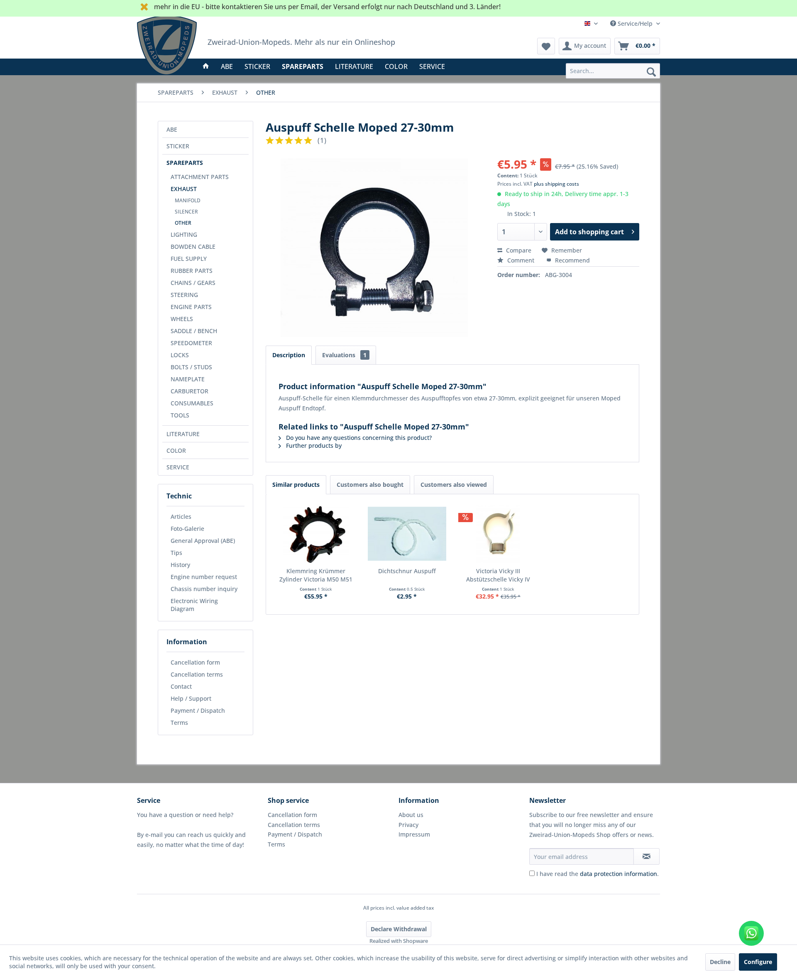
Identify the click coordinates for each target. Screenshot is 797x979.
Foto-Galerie (187, 528)
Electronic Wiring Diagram (194, 605)
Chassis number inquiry (204, 589)
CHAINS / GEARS (193, 283)
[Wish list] (546, 46)
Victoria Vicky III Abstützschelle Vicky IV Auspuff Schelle (498, 575)
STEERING (184, 295)
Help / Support (191, 698)
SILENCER (186, 211)
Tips (176, 553)
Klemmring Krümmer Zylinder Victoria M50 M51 (315, 575)
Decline (720, 962)
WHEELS (182, 319)
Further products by (313, 445)
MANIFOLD (187, 200)
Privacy (408, 825)
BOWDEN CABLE (193, 246)
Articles (181, 516)
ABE (171, 129)
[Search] (651, 71)
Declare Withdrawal (399, 929)
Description (288, 355)
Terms (179, 722)
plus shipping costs (556, 183)
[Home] (206, 66)
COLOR (176, 450)
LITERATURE (183, 434)
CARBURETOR (189, 391)
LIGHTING (184, 234)
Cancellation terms (197, 674)
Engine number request (204, 577)
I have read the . (597, 874)
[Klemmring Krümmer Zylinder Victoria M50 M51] (315, 534)
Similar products (296, 484)
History (180, 565)
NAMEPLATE (188, 379)
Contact (181, 686)
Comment (521, 260)
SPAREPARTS (184, 163)
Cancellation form (195, 662)
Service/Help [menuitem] (635, 23)
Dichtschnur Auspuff (407, 571)
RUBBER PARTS (192, 271)
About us (410, 815)
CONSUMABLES (192, 403)
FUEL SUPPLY (189, 259)
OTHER (183, 222)
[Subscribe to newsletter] (646, 856)
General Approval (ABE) (203, 541)
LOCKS (180, 355)
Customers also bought (370, 484)
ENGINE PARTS (191, 307)
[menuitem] (613, 71)
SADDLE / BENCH (194, 331)
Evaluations (344, 355)
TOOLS (180, 415)
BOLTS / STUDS (191, 367)
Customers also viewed (454, 484)
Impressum (414, 834)
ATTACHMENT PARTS (200, 177)
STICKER (177, 146)
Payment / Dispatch (198, 710)
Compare (517, 250)
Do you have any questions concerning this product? (358, 438)
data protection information (618, 874)
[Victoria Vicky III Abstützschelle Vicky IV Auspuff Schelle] (498, 534)
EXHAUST (184, 189)
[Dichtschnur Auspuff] (407, 534)
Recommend (571, 260)
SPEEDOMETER (191, 343)
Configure (758, 962)
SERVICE (177, 467)
